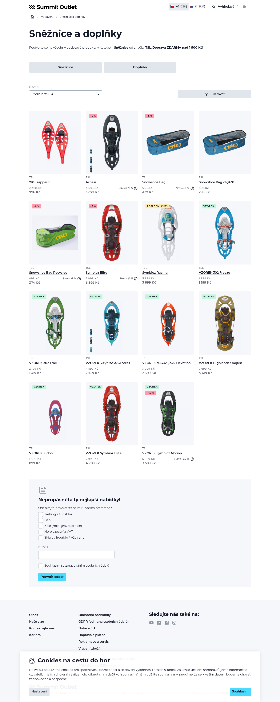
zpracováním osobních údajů (87, 565)
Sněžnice (65, 67)
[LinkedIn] (159, 622)
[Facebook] (166, 622)
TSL (148, 47)
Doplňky (140, 67)
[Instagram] (174, 622)
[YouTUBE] (151, 622)
